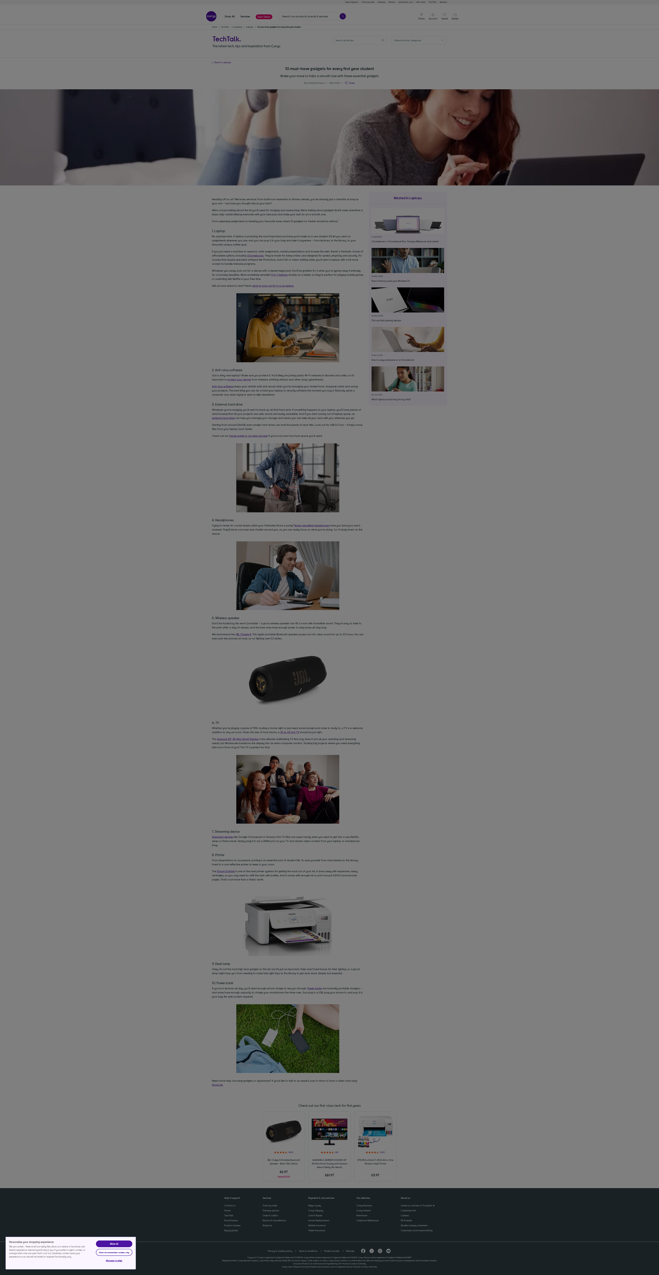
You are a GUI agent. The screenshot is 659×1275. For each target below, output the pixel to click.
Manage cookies (114, 1260)
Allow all (114, 1243)
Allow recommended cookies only (114, 1252)
